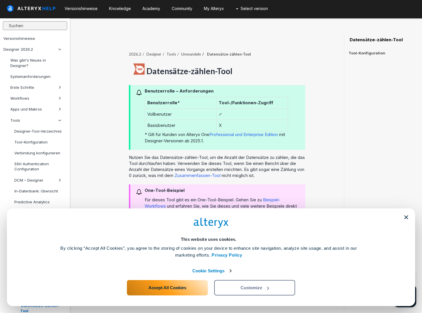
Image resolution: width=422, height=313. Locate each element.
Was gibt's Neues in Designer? (28, 63)
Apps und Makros (26, 109)
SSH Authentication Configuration (31, 166)
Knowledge (120, 8)
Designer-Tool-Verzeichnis (38, 131)
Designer (153, 54)
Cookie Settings (208, 270)
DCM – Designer (28, 180)
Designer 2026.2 (18, 49)
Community (182, 8)
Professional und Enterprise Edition (243, 134)
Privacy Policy (227, 255)
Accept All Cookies (167, 287)
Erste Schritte (22, 87)
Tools (15, 120)
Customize (251, 287)
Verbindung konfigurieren (37, 153)
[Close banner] (406, 217)
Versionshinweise (19, 38)
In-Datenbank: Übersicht (36, 191)
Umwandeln (191, 54)
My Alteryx (214, 8)
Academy (151, 8)
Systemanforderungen (30, 76)
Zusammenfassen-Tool (198, 175)
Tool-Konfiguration (31, 142)
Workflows (19, 98)
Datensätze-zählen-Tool (376, 39)
